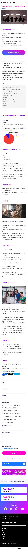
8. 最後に (5, 105)
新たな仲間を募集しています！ (10, 87)
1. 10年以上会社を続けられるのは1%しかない (14, 89)
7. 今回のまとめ (7, 103)
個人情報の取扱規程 (8, 448)
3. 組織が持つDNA (7, 95)
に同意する (16, 448)
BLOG (6, 481)
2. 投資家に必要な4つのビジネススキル (12, 93)
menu (25, 2)
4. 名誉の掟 (5, 97)
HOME (2, 481)
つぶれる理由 (10, 91)
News (3, 536)
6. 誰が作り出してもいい (9, 101)
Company (4, 528)
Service (4, 530)
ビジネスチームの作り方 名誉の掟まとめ (17, 481)
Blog (3, 532)
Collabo (4, 534)
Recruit (4, 538)
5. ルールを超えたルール (9, 99)
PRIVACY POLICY (12, 543)
